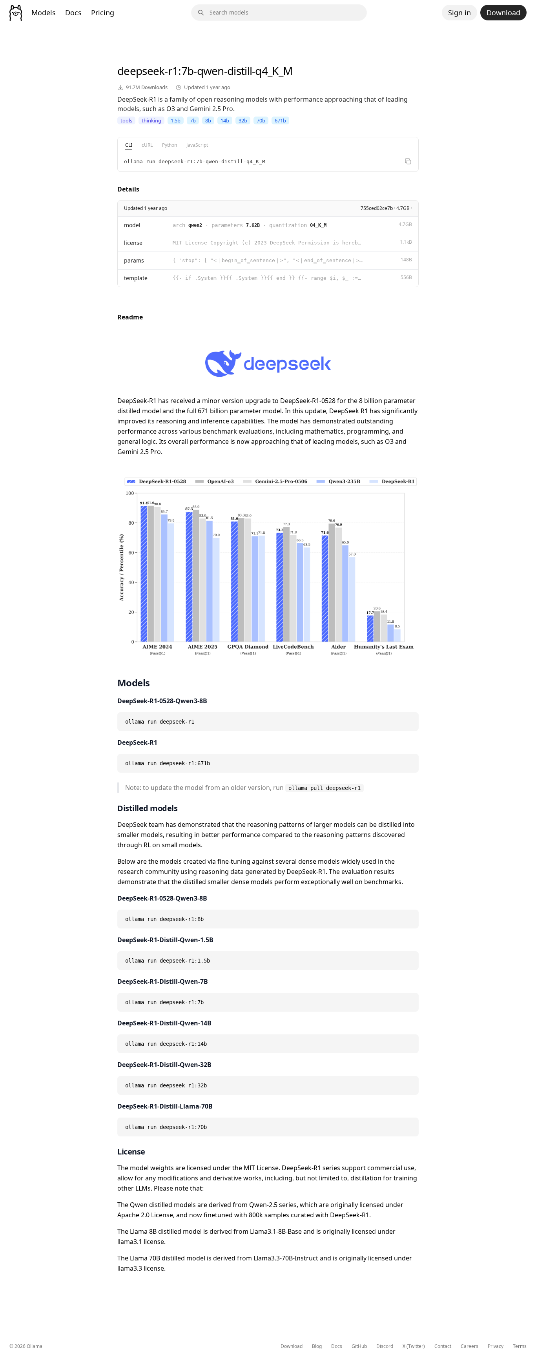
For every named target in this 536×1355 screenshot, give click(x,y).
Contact (442, 1346)
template (136, 278)
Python (169, 145)
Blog (317, 1346)
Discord (384, 1346)
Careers (469, 1346)
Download (503, 12)
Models (43, 12)
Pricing (102, 12)
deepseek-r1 (147, 70)
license (133, 242)
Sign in (459, 12)
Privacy (495, 1346)
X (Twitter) (414, 1346)
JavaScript (197, 145)
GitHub (359, 1346)
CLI (128, 145)
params (134, 260)
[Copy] (408, 161)
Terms (520, 1346)
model (132, 225)
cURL (147, 145)
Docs (73, 12)
